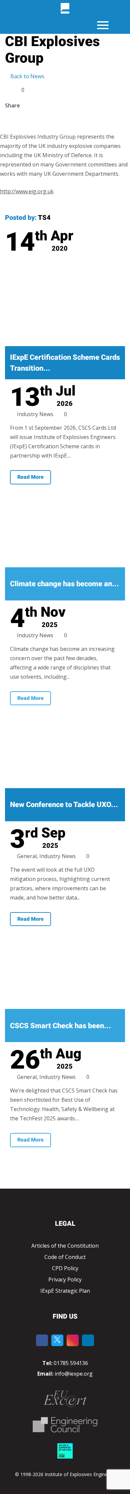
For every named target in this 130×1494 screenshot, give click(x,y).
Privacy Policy (65, 1279)
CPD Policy (65, 1268)
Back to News (26, 76)
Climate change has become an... (64, 584)
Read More (30, 477)
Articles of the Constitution (65, 1245)
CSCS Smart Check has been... (60, 1026)
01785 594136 (71, 1363)
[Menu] (103, 25)
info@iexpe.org (73, 1373)
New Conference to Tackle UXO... (64, 804)
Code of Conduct (65, 1257)
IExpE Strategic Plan (65, 1290)
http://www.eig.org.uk (27, 191)
